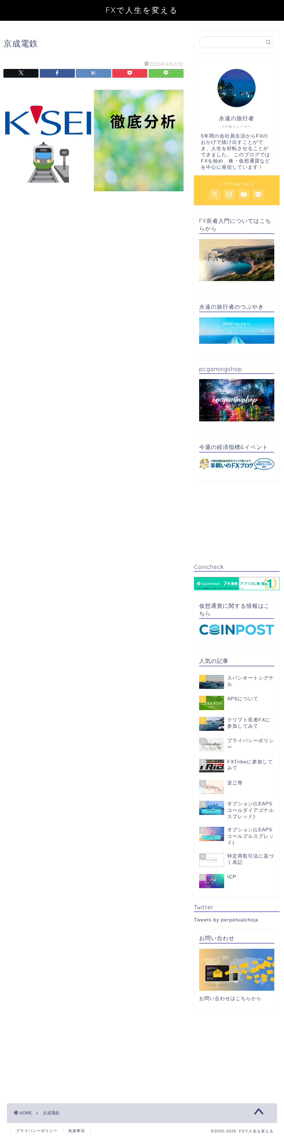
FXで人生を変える (142, 10)
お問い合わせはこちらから (230, 998)
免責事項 (76, 1131)
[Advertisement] (93, 261)
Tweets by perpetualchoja (226, 919)
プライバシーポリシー (36, 1131)
